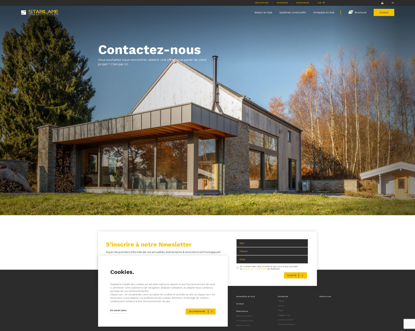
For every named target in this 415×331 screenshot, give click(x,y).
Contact (384, 12)
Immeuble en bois (323, 12)
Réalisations (261, 3)
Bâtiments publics (244, 316)
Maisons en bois (243, 325)
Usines (281, 306)
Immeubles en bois (245, 296)
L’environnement (285, 320)
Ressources (302, 3)
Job (319, 3)
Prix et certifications (286, 324)
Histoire (281, 301)
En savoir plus (118, 310)
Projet (280, 310)
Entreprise (282, 3)
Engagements (284, 315)
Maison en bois (263, 12)
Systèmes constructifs (292, 12)
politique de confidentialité (255, 269)
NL (393, 3)
